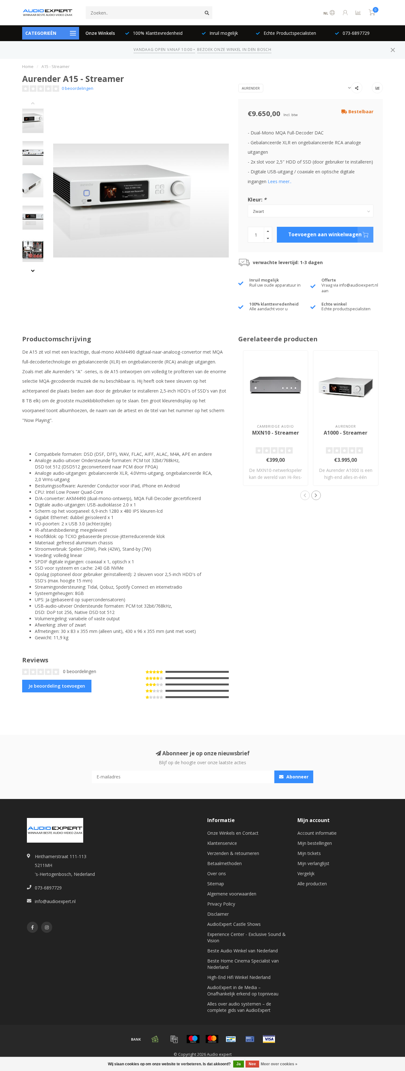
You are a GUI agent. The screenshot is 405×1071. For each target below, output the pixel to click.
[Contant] (155, 1039)
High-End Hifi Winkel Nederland (239, 977)
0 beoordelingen (77, 88)
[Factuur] (174, 1039)
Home (28, 66)
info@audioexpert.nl (55, 901)
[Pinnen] (250, 1039)
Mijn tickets (309, 853)
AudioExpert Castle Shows (234, 924)
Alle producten (312, 884)
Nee (252, 1064)
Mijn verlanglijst (313, 863)
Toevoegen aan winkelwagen (325, 234)
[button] (37, 103)
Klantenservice (222, 843)
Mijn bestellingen (314, 843)
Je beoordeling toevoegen (56, 686)
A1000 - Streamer (345, 432)
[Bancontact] (231, 1039)
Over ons (216, 873)
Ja (238, 1064)
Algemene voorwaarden (231, 894)
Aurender (251, 88)
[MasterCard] (212, 1039)
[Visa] (269, 1039)
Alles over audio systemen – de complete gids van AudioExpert (239, 1007)
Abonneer (296, 777)
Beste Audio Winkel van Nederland (242, 951)
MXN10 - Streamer (275, 432)
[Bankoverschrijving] (136, 1039)
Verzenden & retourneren (233, 853)
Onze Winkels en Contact (233, 833)
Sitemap (215, 884)
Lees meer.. (279, 181)
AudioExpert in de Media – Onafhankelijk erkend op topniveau (242, 990)
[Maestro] (193, 1039)
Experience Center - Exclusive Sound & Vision (246, 937)
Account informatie (317, 833)
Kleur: (257, 199)
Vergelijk (306, 873)
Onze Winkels (100, 33)
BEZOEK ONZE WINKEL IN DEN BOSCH (234, 49)
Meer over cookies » (279, 1064)
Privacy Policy (221, 904)
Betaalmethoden (224, 863)
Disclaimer (218, 914)
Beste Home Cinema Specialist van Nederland (243, 964)
